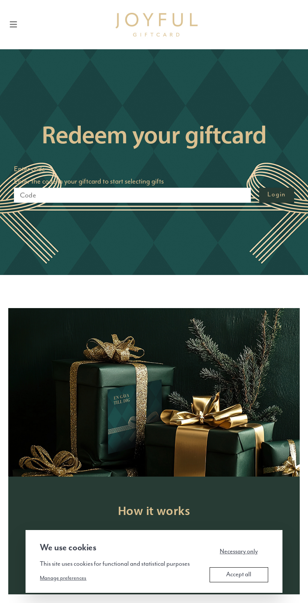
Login (276, 194)
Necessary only (239, 551)
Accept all (238, 574)
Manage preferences (63, 578)
